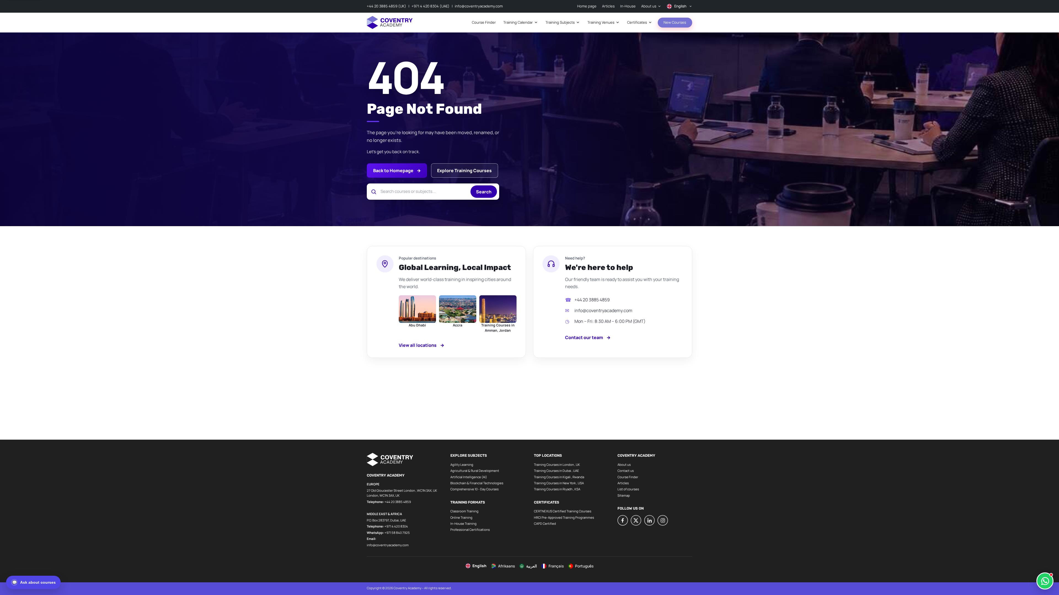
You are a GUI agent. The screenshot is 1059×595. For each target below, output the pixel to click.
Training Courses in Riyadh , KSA (557, 489)
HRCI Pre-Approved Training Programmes (564, 517)
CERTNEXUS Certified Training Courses (562, 511)
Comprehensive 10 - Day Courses (474, 489)
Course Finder (627, 477)
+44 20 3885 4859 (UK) (386, 6)
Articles (623, 483)
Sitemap (623, 495)
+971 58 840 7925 (397, 533)
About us (624, 465)
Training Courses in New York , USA (559, 483)
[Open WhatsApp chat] (1044, 580)
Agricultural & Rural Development (474, 471)
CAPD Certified (545, 523)
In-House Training (463, 523)
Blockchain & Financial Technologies (476, 483)
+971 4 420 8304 (396, 526)
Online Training (461, 517)
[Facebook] (622, 520)
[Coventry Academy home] (390, 22)
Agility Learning (461, 465)
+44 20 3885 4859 (592, 300)
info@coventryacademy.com (479, 6)
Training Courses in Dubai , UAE (556, 471)
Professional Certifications (470, 530)
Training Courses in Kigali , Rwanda (559, 477)
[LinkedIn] (649, 520)
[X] (636, 520)
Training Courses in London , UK (557, 465)
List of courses (628, 489)
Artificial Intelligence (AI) (468, 477)
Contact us (625, 471)
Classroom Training (464, 511)
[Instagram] (662, 520)
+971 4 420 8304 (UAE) (430, 6)
